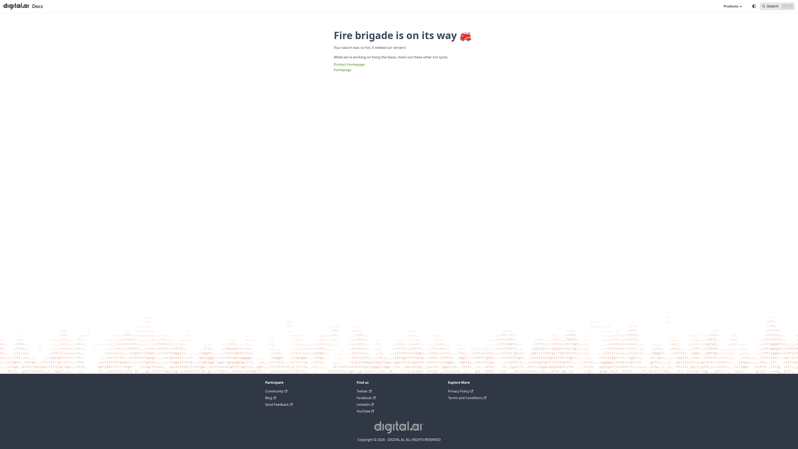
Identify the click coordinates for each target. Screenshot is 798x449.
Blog (268, 398)
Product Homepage (349, 64)
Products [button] (731, 6)
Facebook (364, 398)
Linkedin (363, 404)
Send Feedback (277, 404)
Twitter (362, 391)
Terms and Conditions (465, 398)
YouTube (363, 411)
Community (274, 391)
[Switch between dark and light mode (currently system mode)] (754, 6)
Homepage (342, 70)
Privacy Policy (458, 391)
